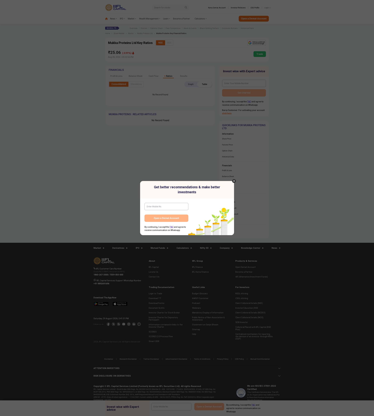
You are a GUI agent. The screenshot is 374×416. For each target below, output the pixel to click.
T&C (171, 227)
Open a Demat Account (166, 218)
